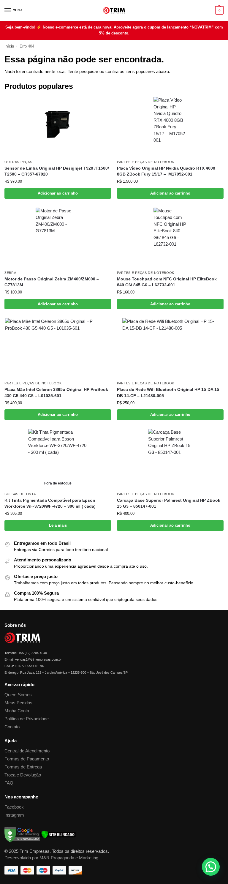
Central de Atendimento (27, 751)
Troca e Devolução (22, 775)
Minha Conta (16, 710)
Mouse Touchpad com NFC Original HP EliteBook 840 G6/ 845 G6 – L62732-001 (167, 282)
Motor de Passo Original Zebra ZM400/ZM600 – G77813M (51, 282)
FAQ (8, 783)
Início (9, 46)
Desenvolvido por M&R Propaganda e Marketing (51, 857)
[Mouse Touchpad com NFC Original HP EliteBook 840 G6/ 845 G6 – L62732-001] (170, 237)
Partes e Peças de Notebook (145, 162)
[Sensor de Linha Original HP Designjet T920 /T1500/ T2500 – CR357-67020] (57, 126)
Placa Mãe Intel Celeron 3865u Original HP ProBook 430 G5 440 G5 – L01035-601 (56, 392)
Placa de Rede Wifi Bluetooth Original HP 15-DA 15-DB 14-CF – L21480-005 (169, 392)
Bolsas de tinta (20, 494)
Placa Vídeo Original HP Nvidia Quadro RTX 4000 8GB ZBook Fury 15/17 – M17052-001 (166, 171)
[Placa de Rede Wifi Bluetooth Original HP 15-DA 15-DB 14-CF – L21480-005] (170, 348)
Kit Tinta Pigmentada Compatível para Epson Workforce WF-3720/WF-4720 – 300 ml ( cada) (50, 503)
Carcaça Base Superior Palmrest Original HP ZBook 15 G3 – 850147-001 (168, 503)
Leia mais (58, 525)
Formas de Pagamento (26, 759)
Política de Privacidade (26, 718)
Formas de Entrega (23, 767)
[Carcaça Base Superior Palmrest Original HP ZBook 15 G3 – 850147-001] (170, 458)
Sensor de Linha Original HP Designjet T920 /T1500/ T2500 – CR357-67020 (56, 171)
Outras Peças (18, 162)
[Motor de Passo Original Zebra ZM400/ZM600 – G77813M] (57, 237)
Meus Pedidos (18, 702)
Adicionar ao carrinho (58, 193)
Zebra (10, 272)
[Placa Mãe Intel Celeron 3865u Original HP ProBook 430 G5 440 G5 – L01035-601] (57, 348)
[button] (219, 10)
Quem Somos (18, 694)
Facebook (14, 807)
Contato (12, 726)
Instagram (14, 815)
